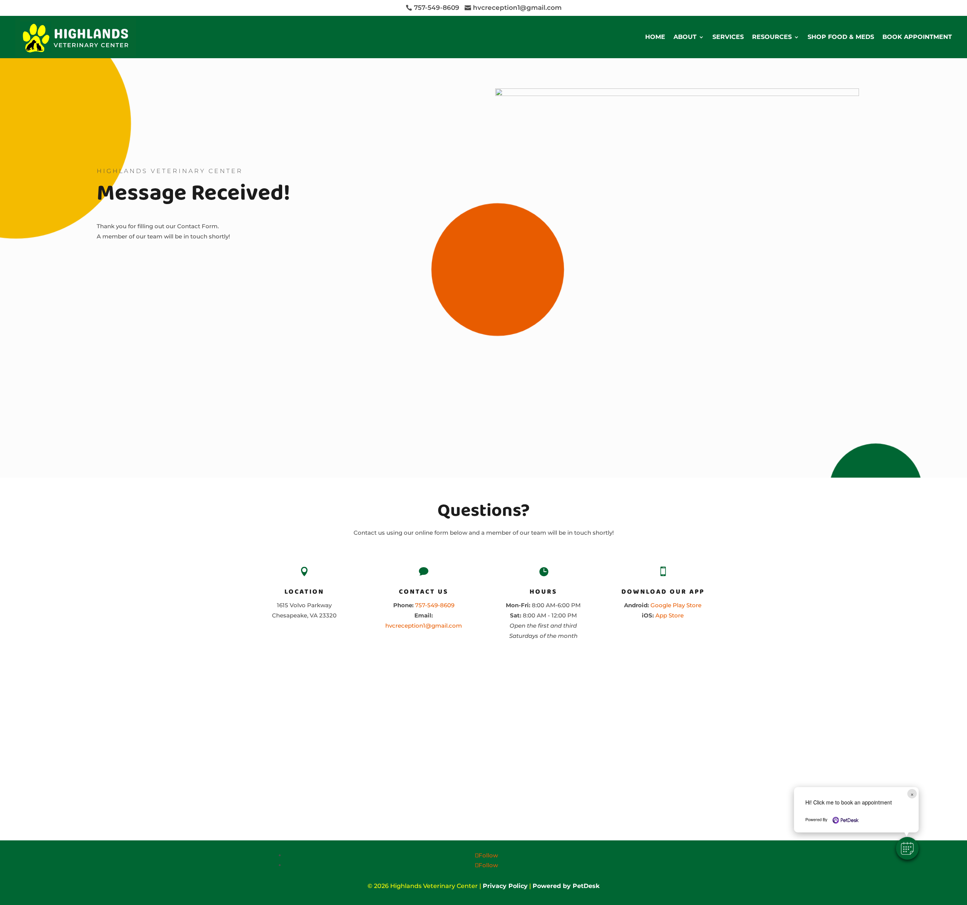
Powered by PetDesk (566, 886)
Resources (772, 36)
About (685, 36)
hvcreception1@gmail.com (423, 625)
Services (728, 36)
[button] (907, 848)
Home (655, 36)
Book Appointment (917, 36)
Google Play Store (675, 605)
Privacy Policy (505, 886)
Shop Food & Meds (841, 36)
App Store (669, 615)
